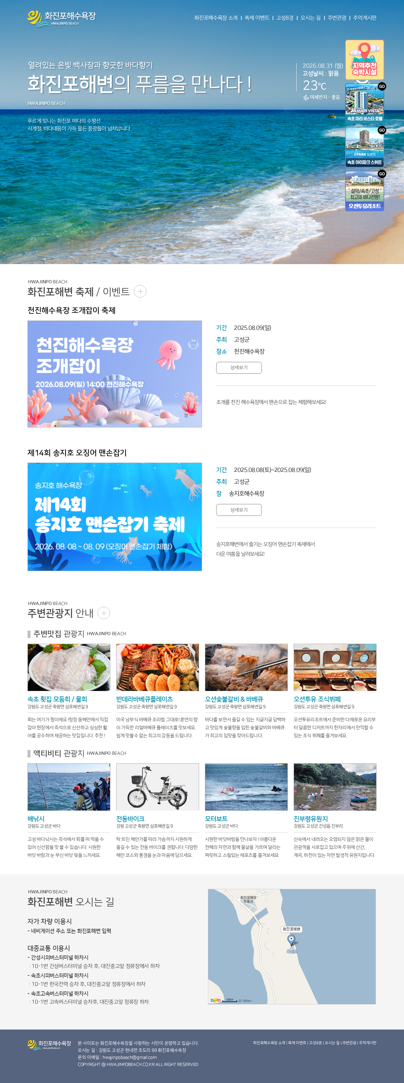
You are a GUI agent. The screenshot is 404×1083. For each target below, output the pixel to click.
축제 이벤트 (257, 18)
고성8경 (284, 18)
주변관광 (337, 18)
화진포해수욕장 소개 (215, 18)
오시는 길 (310, 18)
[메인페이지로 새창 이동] (365, 147)
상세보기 (239, 367)
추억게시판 (364, 18)
